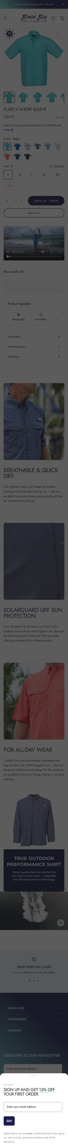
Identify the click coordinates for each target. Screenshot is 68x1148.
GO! (9, 1121)
